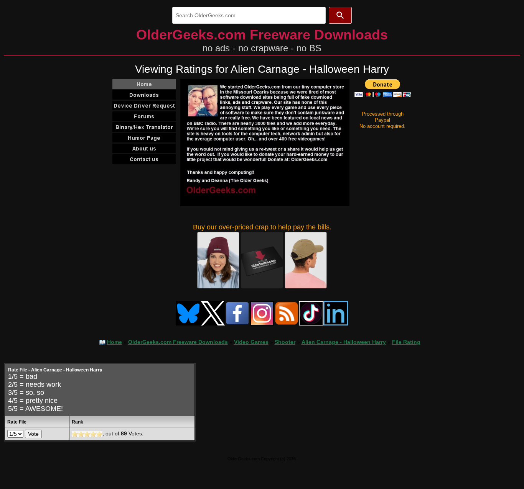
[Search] (340, 15)
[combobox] (249, 15)
